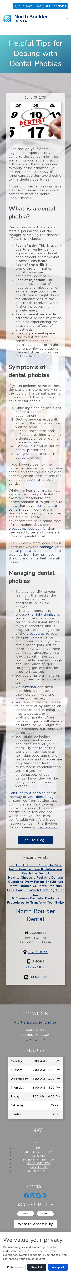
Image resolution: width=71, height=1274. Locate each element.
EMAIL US (39, 977)
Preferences (14, 1267)
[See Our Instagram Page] (32, 1195)
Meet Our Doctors (38, 1152)
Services (38, 1155)
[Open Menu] (66, 18)
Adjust (26, 1213)
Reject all (36, 1267)
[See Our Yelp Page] (44, 1195)
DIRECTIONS (38, 952)
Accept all (58, 1267)
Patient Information (39, 1159)
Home (39, 1148)
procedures (34, 634)
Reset (45, 1213)
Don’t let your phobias (27, 793)
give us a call (46, 827)
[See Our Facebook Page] (26, 1195)
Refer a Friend (39, 1171)
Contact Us (38, 1167)
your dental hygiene (43, 797)
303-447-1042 (35, 967)
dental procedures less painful (31, 527)
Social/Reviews (38, 1163)
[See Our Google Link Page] (38, 1195)
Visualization (26, 687)
